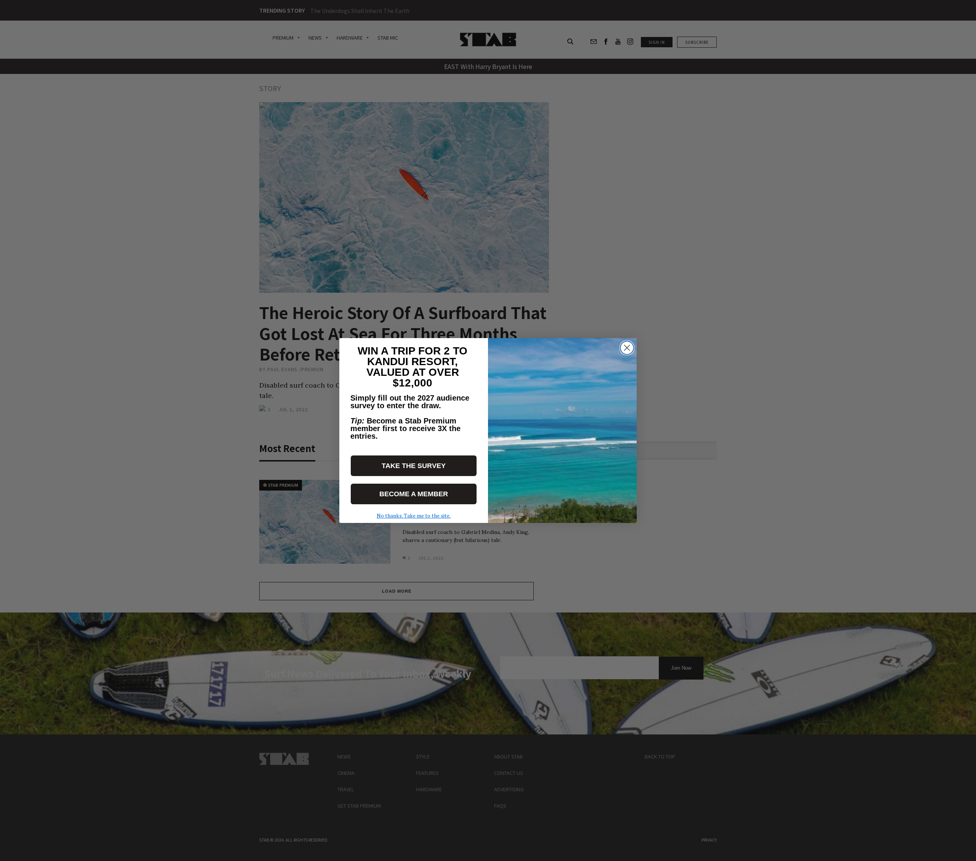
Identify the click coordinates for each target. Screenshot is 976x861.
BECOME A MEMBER (413, 494)
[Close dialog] (627, 347)
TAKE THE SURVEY (414, 466)
